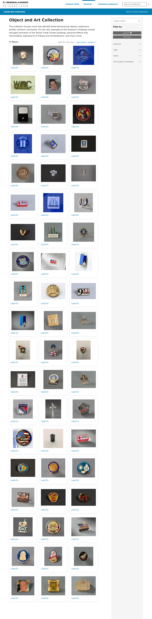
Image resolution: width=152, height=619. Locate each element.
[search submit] (139, 21)
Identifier (91, 42)
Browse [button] (88, 4)
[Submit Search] (148, 4)
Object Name (81, 42)
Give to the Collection (137, 11)
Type (115, 50)
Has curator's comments (123, 62)
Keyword (117, 44)
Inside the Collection (14, 11)
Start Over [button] (127, 37)
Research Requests (108, 4)
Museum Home (72, 4)
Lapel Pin (14, 67)
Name (115, 56)
